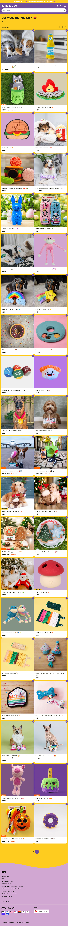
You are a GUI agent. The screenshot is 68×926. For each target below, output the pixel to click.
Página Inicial (5, 876)
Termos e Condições (7, 881)
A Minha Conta (6, 901)
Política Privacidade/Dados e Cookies (12, 886)
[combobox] (34, 10)
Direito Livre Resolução (8, 891)
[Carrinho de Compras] (61, 5)
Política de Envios (6, 883)
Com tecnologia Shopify (23, 922)
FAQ (3, 878)
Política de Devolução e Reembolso (12, 889)
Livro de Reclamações (8, 896)
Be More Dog (9, 5)
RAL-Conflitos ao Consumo (9, 894)
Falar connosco (6, 899)
